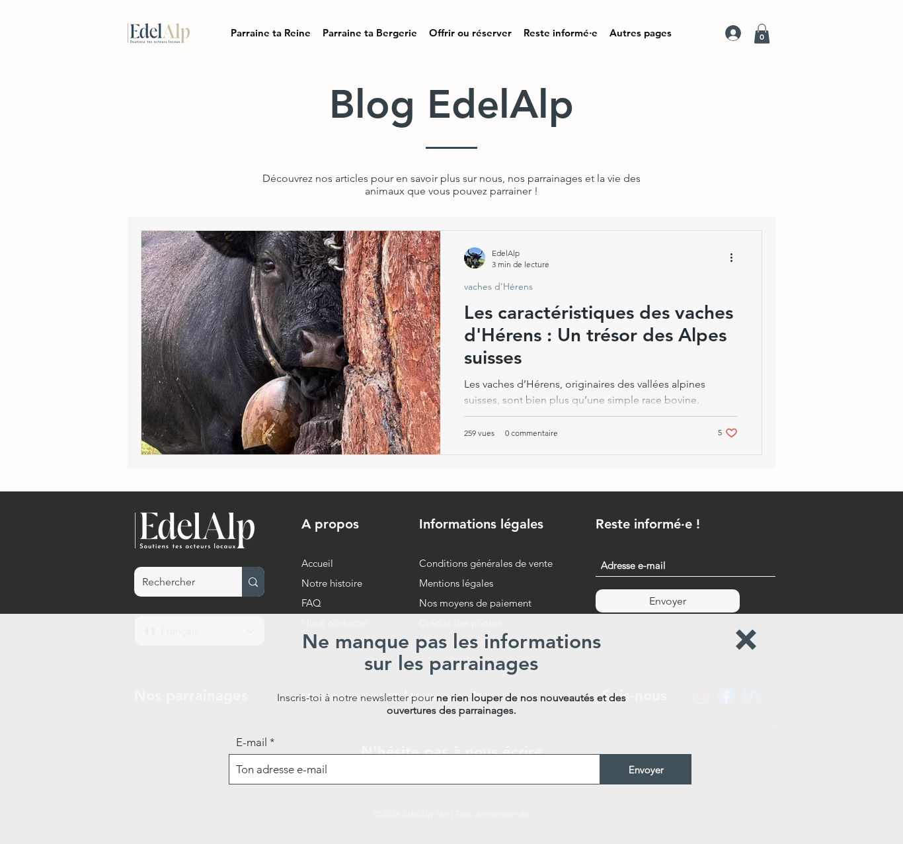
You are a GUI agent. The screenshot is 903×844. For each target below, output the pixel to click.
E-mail (251, 742)
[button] (746, 639)
